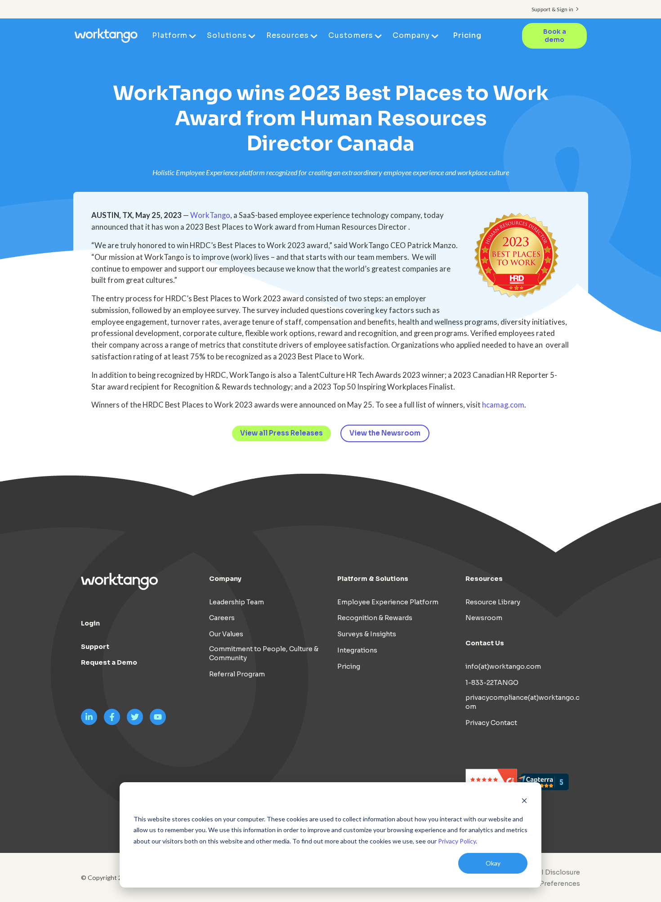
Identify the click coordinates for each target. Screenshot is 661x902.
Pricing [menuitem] (467, 35)
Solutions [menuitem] (226, 35)
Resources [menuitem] (287, 35)
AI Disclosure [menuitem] (558, 872)
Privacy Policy (457, 841)
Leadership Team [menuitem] (236, 602)
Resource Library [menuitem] (492, 602)
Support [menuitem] (95, 647)
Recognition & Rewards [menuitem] (374, 618)
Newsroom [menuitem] (483, 618)
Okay (493, 863)
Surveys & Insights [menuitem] (366, 634)
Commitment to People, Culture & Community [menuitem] (263, 653)
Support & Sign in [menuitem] (552, 9)
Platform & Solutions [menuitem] (372, 579)
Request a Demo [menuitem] (109, 662)
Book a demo (554, 35)
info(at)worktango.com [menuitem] (503, 666)
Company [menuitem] (411, 35)
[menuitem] (545, 883)
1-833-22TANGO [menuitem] (491, 683)
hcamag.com (503, 404)
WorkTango (210, 215)
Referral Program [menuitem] (237, 674)
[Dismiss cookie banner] (524, 801)
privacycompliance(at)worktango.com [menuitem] (522, 702)
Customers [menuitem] (350, 35)
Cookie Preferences (547, 883)
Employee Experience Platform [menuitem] (387, 602)
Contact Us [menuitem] (484, 643)
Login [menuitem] (90, 623)
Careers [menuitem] (222, 618)
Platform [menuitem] (170, 35)
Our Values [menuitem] (226, 634)
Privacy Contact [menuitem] (491, 723)
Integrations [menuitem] (357, 650)
